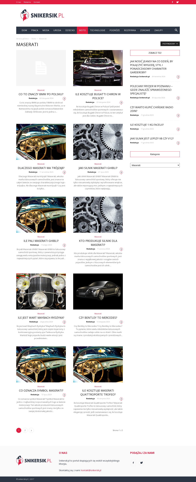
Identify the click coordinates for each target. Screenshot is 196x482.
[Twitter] (177, 2)
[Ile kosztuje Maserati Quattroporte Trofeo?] (98, 364)
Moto (82, 30)
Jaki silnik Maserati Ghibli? (98, 168)
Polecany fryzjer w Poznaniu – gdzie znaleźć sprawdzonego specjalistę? (151, 89)
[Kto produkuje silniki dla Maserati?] (98, 215)
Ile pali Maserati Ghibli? (41, 241)
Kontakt (37, 2)
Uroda (57, 30)
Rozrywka (130, 30)
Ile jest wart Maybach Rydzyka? (41, 317)
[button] (176, 30)
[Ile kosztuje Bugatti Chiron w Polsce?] (98, 68)
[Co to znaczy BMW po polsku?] (41, 68)
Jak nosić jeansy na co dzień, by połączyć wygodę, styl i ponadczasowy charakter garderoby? (151, 67)
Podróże (114, 30)
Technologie (97, 30)
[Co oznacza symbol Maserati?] (41, 364)
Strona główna (22, 38)
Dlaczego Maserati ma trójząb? (41, 168)
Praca (34, 30)
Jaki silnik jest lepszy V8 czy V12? (152, 138)
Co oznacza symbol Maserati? (41, 390)
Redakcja (33, 98)
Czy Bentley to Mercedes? (98, 317)
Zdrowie (145, 30)
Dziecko (70, 30)
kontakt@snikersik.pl (91, 470)
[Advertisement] (124, 15)
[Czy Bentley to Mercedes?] (98, 291)
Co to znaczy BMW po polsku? (41, 94)
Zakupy (158, 30)
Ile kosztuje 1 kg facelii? (147, 124)
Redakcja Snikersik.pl (140, 76)
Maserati (41, 90)
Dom (24, 30)
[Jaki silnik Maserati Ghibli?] (98, 142)
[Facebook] (172, 2)
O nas (18, 2)
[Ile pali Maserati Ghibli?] (41, 215)
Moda (45, 30)
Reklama (27, 2)
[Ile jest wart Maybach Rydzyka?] (41, 291)
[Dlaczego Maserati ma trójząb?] (41, 142)
